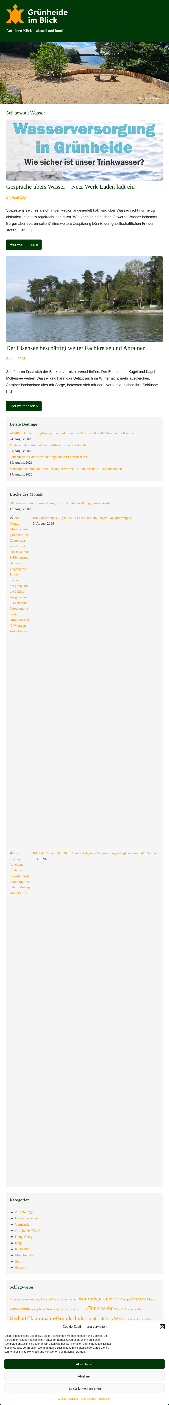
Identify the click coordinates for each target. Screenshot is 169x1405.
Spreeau (20, 1267)
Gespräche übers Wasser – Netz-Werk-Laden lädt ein (70, 186)
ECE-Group (121, 1299)
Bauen (72, 1299)
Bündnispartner (95, 1298)
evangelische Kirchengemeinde (50, 1309)
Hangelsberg (24, 1237)
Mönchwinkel (24, 1255)
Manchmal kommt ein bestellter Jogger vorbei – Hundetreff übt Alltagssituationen (66, 468)
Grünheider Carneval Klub (138, 1319)
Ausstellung (16, 1299)
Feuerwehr (100, 1308)
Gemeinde (22, 1224)
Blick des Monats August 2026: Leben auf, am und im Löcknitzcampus (82, 518)
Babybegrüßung (31, 1299)
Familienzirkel (78, 1309)
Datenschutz (88, 1398)
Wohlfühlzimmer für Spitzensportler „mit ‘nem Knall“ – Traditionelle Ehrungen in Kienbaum (73, 433)
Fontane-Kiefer (133, 1309)
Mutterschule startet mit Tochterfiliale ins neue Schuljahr (48, 445)
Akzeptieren (84, 1364)
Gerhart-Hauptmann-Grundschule (47, 1318)
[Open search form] (156, 30)
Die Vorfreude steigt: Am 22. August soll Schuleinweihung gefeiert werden (61, 503)
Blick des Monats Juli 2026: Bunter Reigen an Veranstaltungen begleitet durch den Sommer (96, 853)
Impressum (104, 1398)
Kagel (19, 1243)
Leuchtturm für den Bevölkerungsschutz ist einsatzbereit (48, 457)
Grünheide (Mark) (27, 1230)
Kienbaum (22, 1249)
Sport (18, 1261)
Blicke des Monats (28, 1218)
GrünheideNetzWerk (104, 1318)
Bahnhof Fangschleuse (54, 1299)
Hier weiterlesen (22, 245)
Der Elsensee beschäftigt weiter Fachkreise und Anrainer (75, 348)
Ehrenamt (138, 1299)
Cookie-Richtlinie (68, 1398)
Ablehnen (84, 1376)
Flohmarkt (119, 1309)
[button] (162, 1326)
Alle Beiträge (24, 1212)
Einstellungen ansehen (84, 1388)
